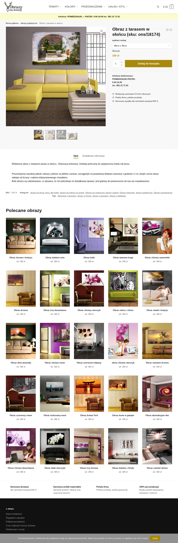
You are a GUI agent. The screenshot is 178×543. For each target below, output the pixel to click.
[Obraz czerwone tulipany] (89, 341)
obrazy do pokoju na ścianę (72, 192)
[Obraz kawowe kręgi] (123, 236)
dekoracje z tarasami (67, 196)
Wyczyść (116, 51)
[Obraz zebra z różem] (123, 288)
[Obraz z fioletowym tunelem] (170, 29)
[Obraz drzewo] (21, 288)
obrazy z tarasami (100, 196)
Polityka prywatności (15, 521)
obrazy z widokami (117, 196)
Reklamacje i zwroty (15, 529)
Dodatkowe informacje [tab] (93, 156)
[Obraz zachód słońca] (157, 446)
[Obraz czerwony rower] (21, 394)
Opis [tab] (75, 156)
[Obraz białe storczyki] (55, 446)
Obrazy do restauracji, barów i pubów (101, 192)
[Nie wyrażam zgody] (174, 538)
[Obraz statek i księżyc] (157, 288)
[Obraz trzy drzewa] (89, 446)
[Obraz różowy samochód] (157, 236)
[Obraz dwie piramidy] (21, 341)
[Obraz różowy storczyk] (89, 288)
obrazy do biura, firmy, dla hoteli (44, 192)
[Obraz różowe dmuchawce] (21, 446)
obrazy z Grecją (84, 196)
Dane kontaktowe (14, 514)
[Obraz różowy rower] (55, 341)
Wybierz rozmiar (18, 260)
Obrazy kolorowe (127, 192)
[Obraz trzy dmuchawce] (55, 288)
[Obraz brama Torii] (89, 394)
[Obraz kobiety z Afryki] (123, 446)
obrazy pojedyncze (29, 23)
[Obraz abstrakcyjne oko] (157, 394)
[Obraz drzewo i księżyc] (21, 236)
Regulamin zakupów (15, 518)
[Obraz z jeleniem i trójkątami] (167, 29)
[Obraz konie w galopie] (123, 394)
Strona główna (12, 23)
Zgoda (155, 538)
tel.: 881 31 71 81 (112, 16)
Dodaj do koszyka (148, 63)
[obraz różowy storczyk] (123, 341)
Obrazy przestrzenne (163, 192)
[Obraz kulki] (89, 236)
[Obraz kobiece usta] (55, 236)
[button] (101, 31)
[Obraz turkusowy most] (55, 394)
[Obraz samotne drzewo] (157, 341)
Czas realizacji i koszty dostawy (20, 525)
